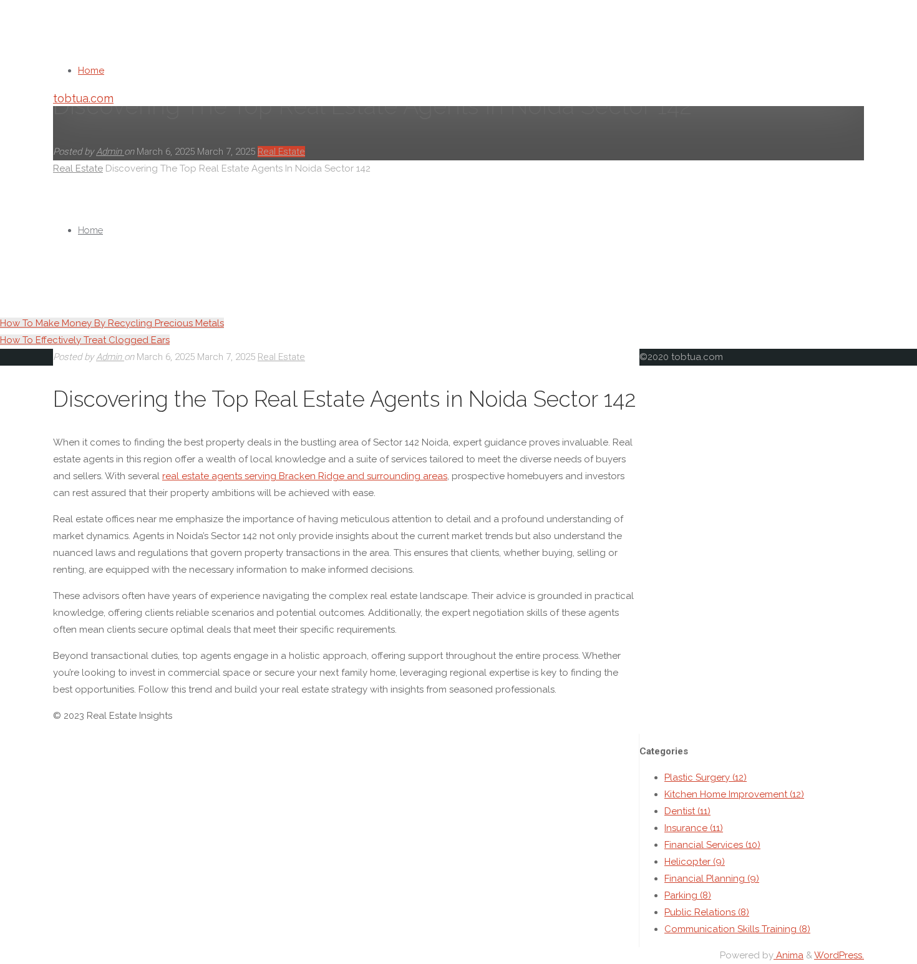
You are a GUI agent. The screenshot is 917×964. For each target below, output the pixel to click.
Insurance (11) (693, 828)
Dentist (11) (687, 811)
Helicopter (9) (694, 861)
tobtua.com (83, 98)
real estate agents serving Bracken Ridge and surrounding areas (304, 476)
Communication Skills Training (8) (737, 929)
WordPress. (839, 955)
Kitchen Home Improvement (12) (734, 794)
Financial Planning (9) (711, 878)
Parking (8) (687, 895)
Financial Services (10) (712, 844)
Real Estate (281, 357)
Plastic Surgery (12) (705, 777)
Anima (788, 955)
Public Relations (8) (706, 912)
